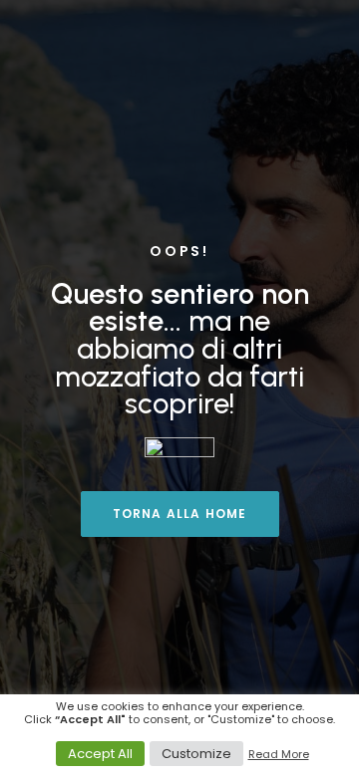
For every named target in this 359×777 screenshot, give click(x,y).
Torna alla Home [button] (180, 513)
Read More (278, 754)
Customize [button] (196, 753)
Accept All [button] (100, 753)
